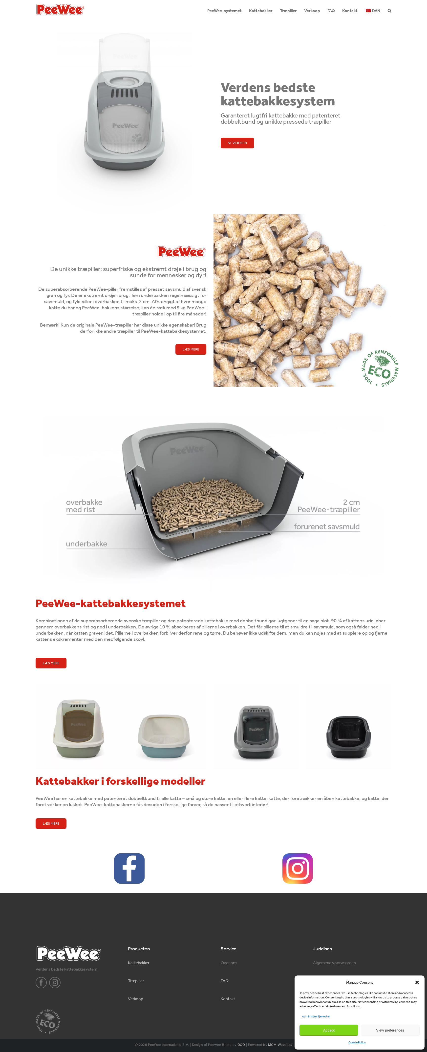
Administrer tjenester (316, 1016)
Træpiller (136, 980)
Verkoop (135, 998)
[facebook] (41, 982)
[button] (417, 982)
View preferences (390, 1030)
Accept (329, 1030)
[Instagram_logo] (297, 855)
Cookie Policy (357, 1042)
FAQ (225, 980)
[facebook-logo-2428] (129, 855)
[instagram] (55, 982)
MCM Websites (280, 1045)
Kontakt (228, 998)
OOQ (241, 1045)
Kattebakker (138, 962)
